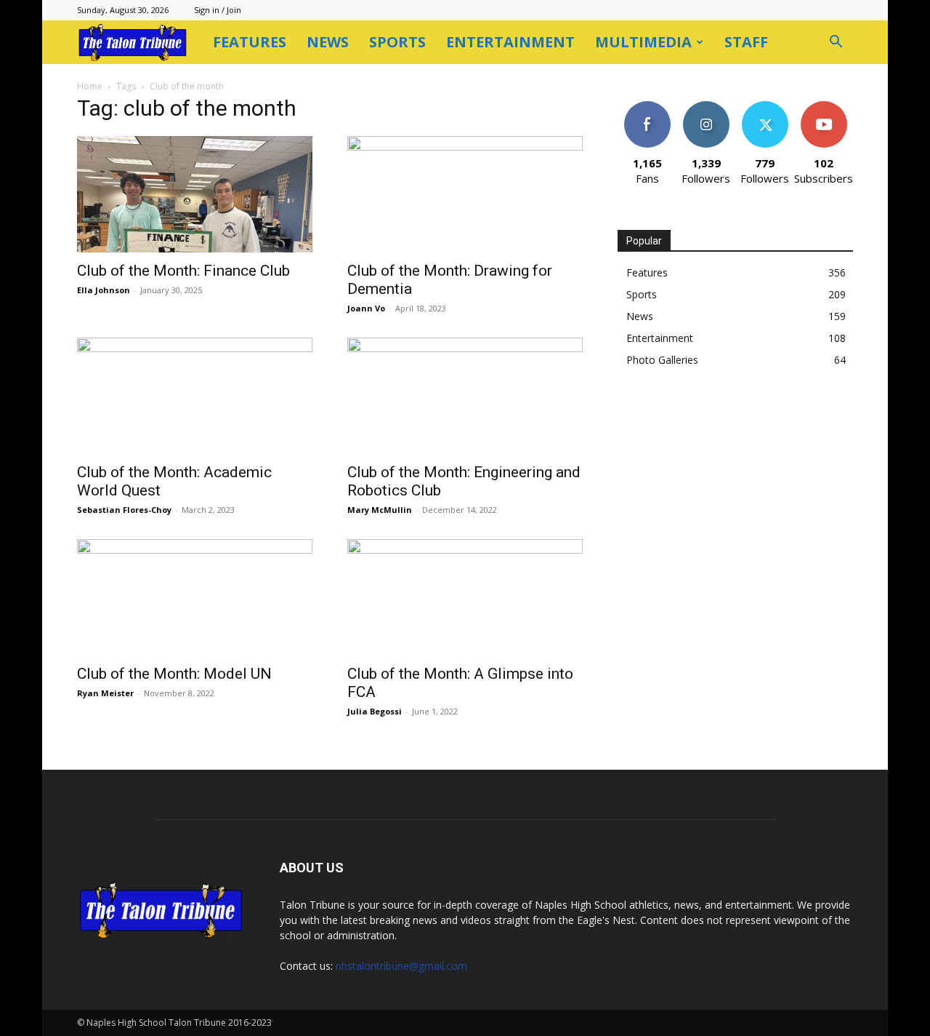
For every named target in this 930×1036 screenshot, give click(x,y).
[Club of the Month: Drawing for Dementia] (465, 194)
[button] (835, 43)
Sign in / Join (217, 9)
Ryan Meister (105, 693)
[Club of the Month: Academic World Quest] (194, 396)
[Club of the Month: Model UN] (194, 597)
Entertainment (510, 42)
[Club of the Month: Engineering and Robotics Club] (465, 396)
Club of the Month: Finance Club (183, 270)
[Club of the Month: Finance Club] (194, 194)
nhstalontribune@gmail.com (401, 966)
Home (89, 86)
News (328, 42)
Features (249, 42)
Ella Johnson (103, 289)
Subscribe (823, 106)
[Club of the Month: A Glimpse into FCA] (465, 597)
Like (647, 106)
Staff (746, 42)
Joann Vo (366, 308)
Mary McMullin (379, 509)
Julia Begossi (374, 711)
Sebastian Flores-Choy (124, 509)
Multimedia (643, 42)
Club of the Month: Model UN (174, 673)
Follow (706, 106)
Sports (397, 42)
